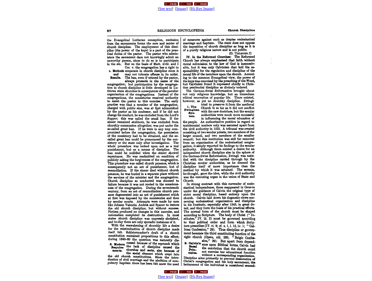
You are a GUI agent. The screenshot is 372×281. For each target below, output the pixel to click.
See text (165, 9)
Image (181, 9)
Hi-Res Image (202, 9)
